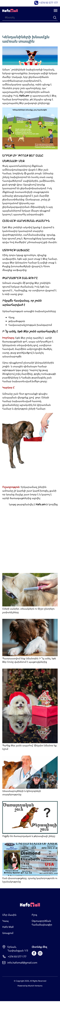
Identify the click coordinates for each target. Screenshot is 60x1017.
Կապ (5, 921)
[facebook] (34, 953)
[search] (55, 17)
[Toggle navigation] (55, 11)
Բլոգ (34, 914)
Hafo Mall (8, 927)
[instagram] (40, 953)
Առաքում (7, 933)
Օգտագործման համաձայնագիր (42, 922)
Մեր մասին (9, 914)
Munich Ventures (35, 985)
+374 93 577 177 (48, 2)
